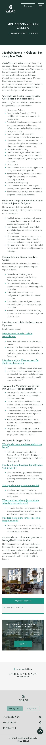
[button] (41, 6)
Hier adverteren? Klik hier (15, 607)
